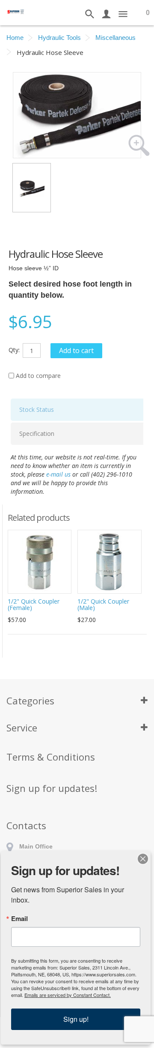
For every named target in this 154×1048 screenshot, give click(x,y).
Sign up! (76, 1019)
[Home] (16, 11)
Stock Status (36, 409)
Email (19, 918)
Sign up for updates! (51, 788)
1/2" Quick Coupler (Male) (103, 604)
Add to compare (38, 375)
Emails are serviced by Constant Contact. (67, 994)
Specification (36, 433)
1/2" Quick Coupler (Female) (33, 604)
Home (15, 37)
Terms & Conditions (50, 756)
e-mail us (58, 474)
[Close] (143, 859)
